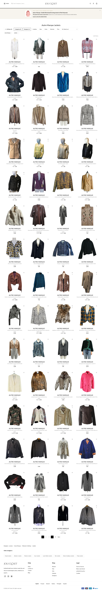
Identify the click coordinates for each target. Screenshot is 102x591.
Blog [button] (29, 572)
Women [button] (54, 566)
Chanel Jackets (8, 556)
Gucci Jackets (37, 556)
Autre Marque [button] (8, 32)
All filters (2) (9, 29)
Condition (35, 29)
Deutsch (48, 583)
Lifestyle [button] (54, 573)
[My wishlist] (90, 3)
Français (42, 583)
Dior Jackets (57, 556)
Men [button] (53, 568)
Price (58, 29)
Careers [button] (30, 570)
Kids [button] (53, 571)
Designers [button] (54, 575)
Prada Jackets (80, 556)
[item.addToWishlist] (24, 39)
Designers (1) (27, 29)
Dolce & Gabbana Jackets (68, 556)
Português (59, 583)
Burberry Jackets (18, 556)
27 (55, 537)
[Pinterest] (11, 576)
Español (65, 583)
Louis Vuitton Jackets (47, 556)
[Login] (93, 3)
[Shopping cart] (97, 3)
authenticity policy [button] (80, 571)
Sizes (41, 29)
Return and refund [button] (80, 568)
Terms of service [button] (80, 566)
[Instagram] (8, 576)
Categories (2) (18, 29)
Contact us (30, 568)
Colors (46, 29)
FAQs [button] (29, 566)
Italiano (53, 583)
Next (59, 537)
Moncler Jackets (27, 556)
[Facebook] (5, 576)
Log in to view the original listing (40, 16)
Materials (52, 29)
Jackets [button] (15, 32)
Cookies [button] (78, 573)
